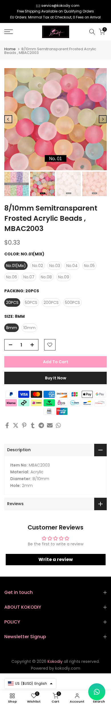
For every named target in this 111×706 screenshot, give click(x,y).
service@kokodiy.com (60, 5)
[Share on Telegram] (41, 425)
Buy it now (55, 378)
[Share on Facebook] (7, 425)
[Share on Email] (50, 425)
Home (10, 49)
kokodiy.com (67, 668)
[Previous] (8, 119)
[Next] (103, 119)
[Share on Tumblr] (33, 425)
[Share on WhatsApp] (58, 425)
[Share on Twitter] (15, 425)
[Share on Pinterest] (24, 425)
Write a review (55, 559)
